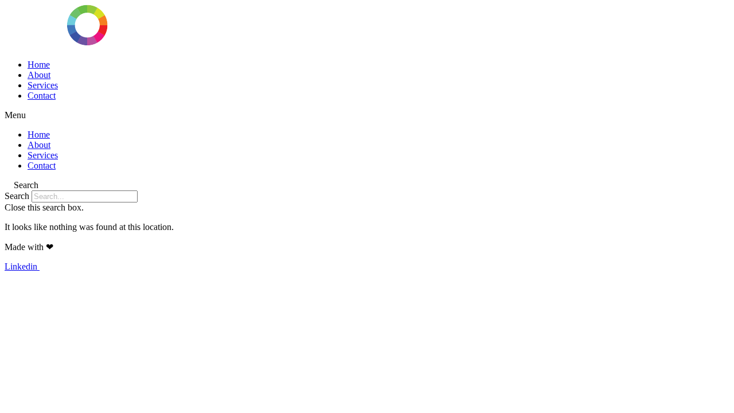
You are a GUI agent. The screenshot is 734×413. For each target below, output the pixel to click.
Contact (42, 95)
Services (43, 85)
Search (17, 196)
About (39, 75)
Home (39, 64)
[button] (367, 115)
